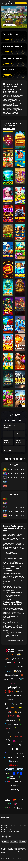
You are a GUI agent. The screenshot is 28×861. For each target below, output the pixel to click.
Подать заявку (9, 25)
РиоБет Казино (8, 3)
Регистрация (21, 3)
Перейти (7, 39)
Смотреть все (9, 128)
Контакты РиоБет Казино (10, 832)
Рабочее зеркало (7, 829)
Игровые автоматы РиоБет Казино (13, 825)
